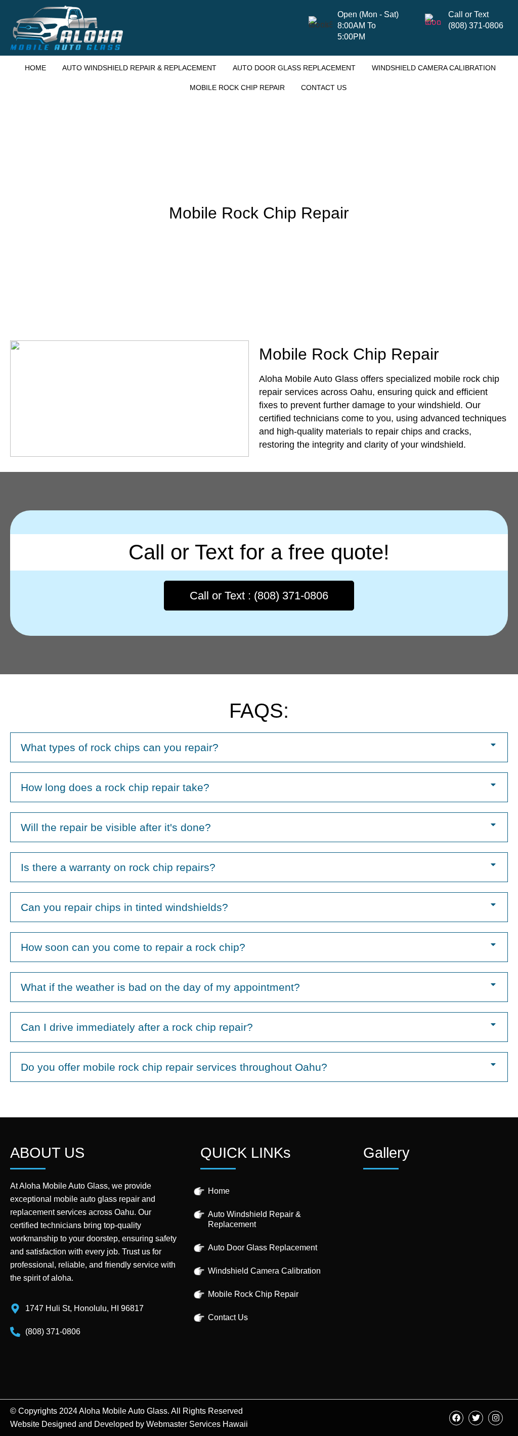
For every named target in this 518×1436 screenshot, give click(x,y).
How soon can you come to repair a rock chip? (133, 947)
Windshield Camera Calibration (434, 68)
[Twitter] (475, 1418)
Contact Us (324, 87)
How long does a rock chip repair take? (115, 787)
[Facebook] (456, 1418)
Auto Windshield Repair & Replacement (139, 68)
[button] (259, 747)
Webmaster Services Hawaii (197, 1424)
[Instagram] (495, 1418)
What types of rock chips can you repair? (120, 747)
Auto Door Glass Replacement (294, 68)
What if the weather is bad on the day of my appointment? (160, 987)
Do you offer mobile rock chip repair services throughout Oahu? (174, 1067)
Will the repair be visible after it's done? (116, 827)
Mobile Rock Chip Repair (237, 87)
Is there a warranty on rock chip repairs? (118, 867)
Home (35, 68)
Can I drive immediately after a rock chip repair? (137, 1027)
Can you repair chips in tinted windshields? (124, 907)
